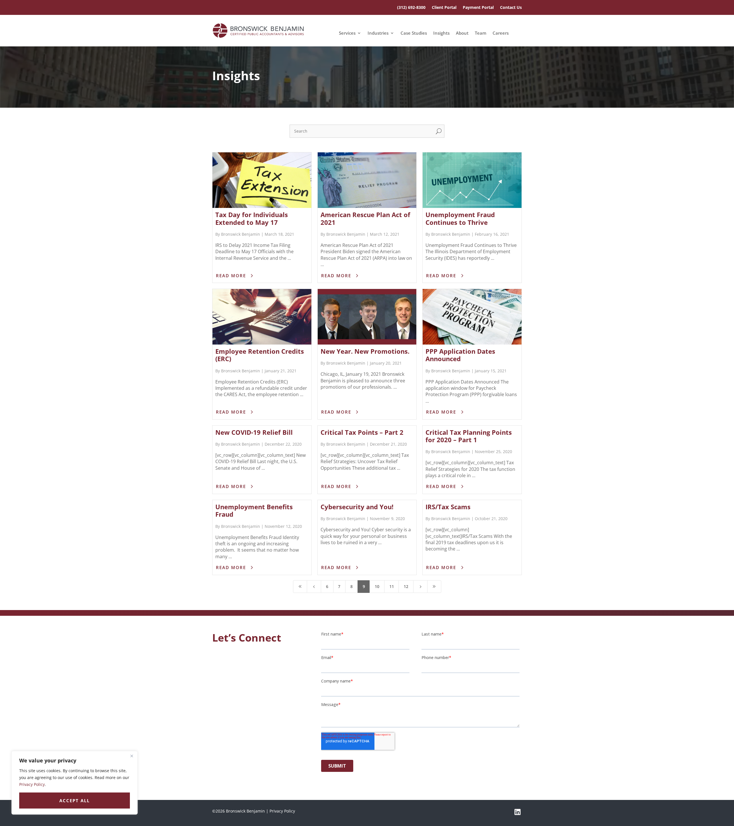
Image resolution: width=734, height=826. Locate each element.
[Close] (131, 755)
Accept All (74, 800)
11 (391, 586)
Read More (231, 275)
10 (377, 586)
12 (406, 586)
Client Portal (444, 7)
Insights (441, 33)
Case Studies (414, 33)
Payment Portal (478, 7)
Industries (378, 33)
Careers (501, 33)
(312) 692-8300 (411, 7)
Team (480, 33)
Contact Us (511, 7)
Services (347, 33)
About (462, 33)
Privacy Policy (32, 784)
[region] (74, 783)
